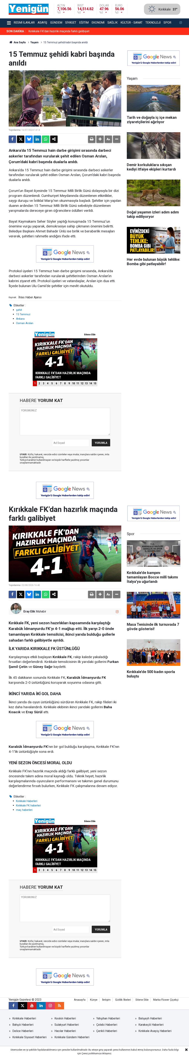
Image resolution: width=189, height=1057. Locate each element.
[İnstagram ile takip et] (180, 23)
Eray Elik (29, 611)
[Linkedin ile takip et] (41, 1005)
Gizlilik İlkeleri (123, 999)
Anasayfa (79, 999)
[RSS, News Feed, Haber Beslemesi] (59, 1005)
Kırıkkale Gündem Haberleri (71, 1037)
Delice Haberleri (22, 1031)
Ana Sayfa (19, 42)
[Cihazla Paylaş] (54, 139)
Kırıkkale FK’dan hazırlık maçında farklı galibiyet (58, 31)
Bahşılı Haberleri (22, 1024)
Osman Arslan (24, 323)
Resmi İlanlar (24, 22)
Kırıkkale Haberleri (26, 801)
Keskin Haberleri (65, 1018)
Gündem (56, 22)
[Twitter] (20, 139)
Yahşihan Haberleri (108, 1018)
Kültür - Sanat (131, 22)
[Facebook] (12, 139)
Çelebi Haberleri (106, 1024)
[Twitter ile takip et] (22, 1005)
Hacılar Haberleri (65, 1031)
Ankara (20, 318)
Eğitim (84, 22)
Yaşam (34, 42)
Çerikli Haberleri (106, 1031)
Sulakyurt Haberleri (66, 1024)
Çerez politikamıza (92, 1053)
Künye (93, 999)
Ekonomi (98, 22)
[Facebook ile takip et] (13, 1005)
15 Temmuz (23, 314)
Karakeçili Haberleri (151, 1024)
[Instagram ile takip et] (117, 611)
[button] (100, 139)
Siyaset (70, 22)
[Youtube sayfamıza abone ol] (31, 1005)
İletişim (106, 999)
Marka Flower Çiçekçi (165, 999)
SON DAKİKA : (15, 31)
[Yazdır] (91, 139)
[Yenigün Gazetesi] (29, 9)
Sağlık (112, 22)
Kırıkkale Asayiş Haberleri (154, 1031)
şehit (19, 310)
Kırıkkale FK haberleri (28, 805)
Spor (167, 22)
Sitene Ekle (142, 999)
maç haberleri (24, 810)
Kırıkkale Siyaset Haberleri (29, 1037)
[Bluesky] (29, 139)
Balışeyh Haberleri (150, 1018)
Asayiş (42, 22)
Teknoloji (153, 22)
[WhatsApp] (45, 139)
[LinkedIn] (37, 139)
